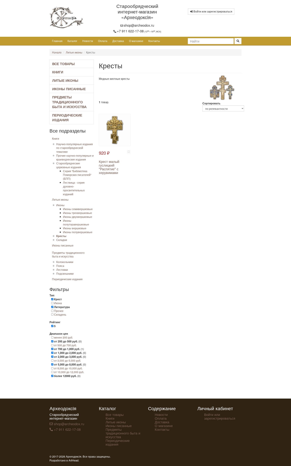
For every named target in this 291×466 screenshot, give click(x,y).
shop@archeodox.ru (139, 25)
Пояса (60, 266)
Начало (56, 52)
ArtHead (73, 460)
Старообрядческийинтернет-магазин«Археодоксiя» (137, 11)
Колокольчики (64, 262)
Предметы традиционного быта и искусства (69, 102)
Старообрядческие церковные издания (68, 165)
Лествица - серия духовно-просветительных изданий (74, 188)
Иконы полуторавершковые (76, 222)
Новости (87, 41)
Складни (61, 240)
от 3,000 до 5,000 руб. (67, 360)
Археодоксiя (63, 408)
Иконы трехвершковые (77, 213)
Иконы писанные (69, 88)
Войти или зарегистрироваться (212, 11)
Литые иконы (74, 52)
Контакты (154, 41)
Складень (60, 314)
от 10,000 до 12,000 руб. (69, 372)
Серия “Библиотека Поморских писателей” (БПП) (77, 175)
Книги (57, 71)
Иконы (60, 205)
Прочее (58, 311)
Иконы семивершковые (78, 209)
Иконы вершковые (74, 228)
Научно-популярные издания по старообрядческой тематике (74, 148)
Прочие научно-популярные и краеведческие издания (75, 157)
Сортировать (211, 103)
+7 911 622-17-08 (130, 30)
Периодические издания (67, 117)
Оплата (102, 41)
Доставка (118, 41)
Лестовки (62, 270)
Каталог (72, 41)
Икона (58, 303)
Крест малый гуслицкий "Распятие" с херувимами (109, 167)
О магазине (136, 41)
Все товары (63, 63)
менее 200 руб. (63, 337)
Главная (57, 41)
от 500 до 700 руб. (65, 345)
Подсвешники (65, 273)
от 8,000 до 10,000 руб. (68, 368)
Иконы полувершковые (77, 232)
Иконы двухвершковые (77, 217)
